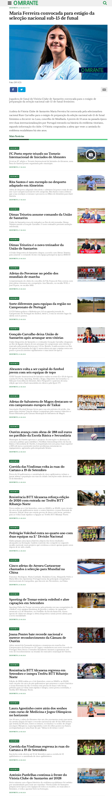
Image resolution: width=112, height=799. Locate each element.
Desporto (13, 8)
